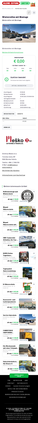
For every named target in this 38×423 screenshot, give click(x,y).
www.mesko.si (7, 167)
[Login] (32, 3)
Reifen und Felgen (21, 8)
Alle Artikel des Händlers (10, 170)
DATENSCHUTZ (22, 383)
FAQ (9, 380)
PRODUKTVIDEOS (18, 391)
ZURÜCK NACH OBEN (19, 375)
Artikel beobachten (19, 85)
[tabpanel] (19, 151)
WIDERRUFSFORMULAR (17, 397)
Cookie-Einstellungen (21, 386)
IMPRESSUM (17, 380)
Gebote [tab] (20, 113)
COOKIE (8, 386)
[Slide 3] (22, 41)
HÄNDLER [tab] (7, 127)
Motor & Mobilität (7, 8)
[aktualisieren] (29, 12)
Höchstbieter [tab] (9, 113)
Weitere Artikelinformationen (12, 52)
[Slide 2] (19, 41)
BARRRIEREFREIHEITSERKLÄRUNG (17, 394)
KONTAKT (10, 383)
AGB (26, 380)
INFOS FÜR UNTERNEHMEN (18, 388)
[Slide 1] (15, 41)
